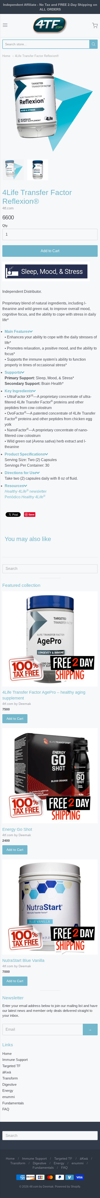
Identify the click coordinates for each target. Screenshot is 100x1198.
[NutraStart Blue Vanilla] (50, 907)
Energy (7, 1090)
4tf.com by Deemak (16, 704)
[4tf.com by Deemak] (50, 25)
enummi (8, 1097)
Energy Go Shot (17, 829)
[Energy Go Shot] (50, 775)
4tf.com (8, 208)
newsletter (26, 491)
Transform (10, 1078)
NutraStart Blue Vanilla (23, 960)
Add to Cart (50, 251)
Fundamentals (13, 1103)
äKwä (6, 1072)
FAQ (5, 1109)
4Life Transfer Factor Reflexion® (37, 56)
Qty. (5, 225)
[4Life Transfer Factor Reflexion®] (13, 170)
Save (31, 514)
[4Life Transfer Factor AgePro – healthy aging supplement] (50, 638)
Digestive (9, 1084)
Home (6, 56)
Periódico (25, 497)
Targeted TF (11, 1066)
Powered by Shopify (67, 1186)
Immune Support (15, 1060)
